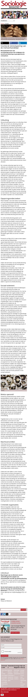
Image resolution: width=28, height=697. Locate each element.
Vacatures (10, 677)
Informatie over (4, 666)
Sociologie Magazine (17, 666)
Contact (16, 677)
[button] (5, 43)
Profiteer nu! (15, 632)
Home (2, 23)
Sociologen (4, 675)
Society (3, 673)
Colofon (16, 679)
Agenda (10, 670)
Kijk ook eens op (22, 666)
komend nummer (16, 623)
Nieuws (10, 672)
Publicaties (11, 675)
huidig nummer (15, 621)
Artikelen (10, 673)
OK (2, 694)
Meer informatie (5, 691)
